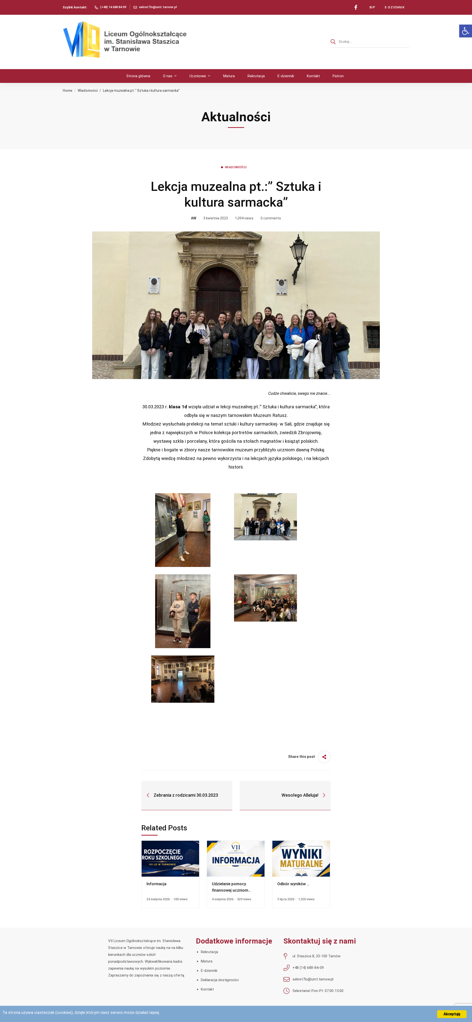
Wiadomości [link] (88, 90)
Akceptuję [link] (451, 1014)
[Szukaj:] (370, 41)
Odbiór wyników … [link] (293, 884)
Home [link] (67, 90)
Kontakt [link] (207, 989)
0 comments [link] (271, 218)
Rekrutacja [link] (209, 952)
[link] (465, 31)
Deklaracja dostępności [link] (220, 980)
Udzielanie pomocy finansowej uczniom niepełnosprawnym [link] (230, 890)
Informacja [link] (156, 884)
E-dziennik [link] (209, 970)
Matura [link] (206, 961)
